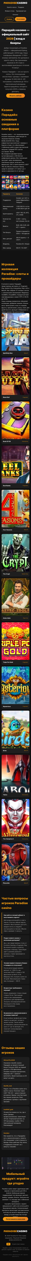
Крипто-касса (11, 7)
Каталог (15, 14)
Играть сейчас (16, 96)
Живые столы (9, 11)
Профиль (9, 19)
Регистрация (21, 19)
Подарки (21, 7)
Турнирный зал (21, 11)
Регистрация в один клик (15, 1219)
